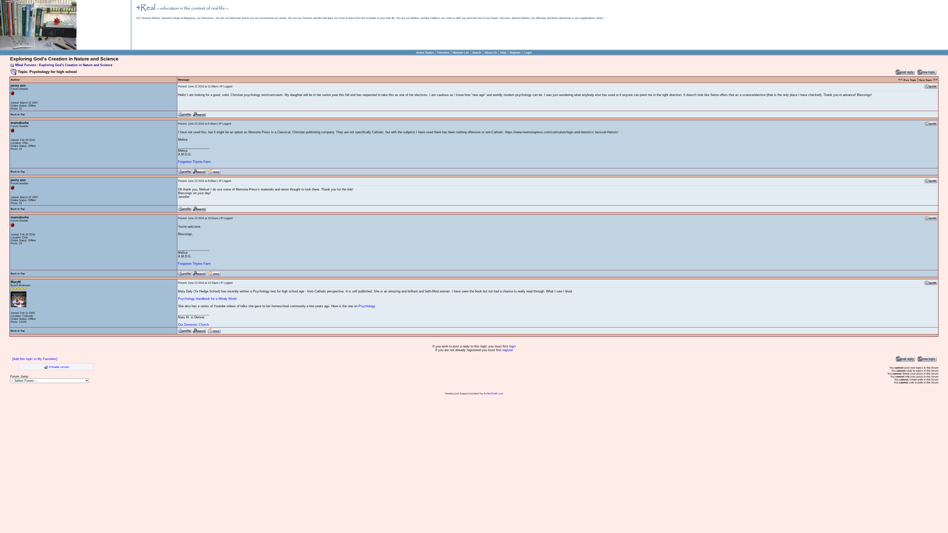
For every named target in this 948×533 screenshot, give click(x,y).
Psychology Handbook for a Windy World (207, 299)
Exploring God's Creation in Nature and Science (75, 65)
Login (528, 52)
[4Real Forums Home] (38, 48)
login (512, 346)
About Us (491, 52)
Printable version (59, 366)
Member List (461, 52)
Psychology (366, 306)
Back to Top (18, 114)
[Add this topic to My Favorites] (34, 359)
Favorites (443, 52)
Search (476, 52)
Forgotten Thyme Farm (194, 162)
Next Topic (925, 80)
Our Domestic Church (193, 324)
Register (515, 52)
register (507, 350)
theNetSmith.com (493, 393)
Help (503, 52)
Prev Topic (910, 80)
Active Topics (425, 52)
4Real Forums (25, 65)
